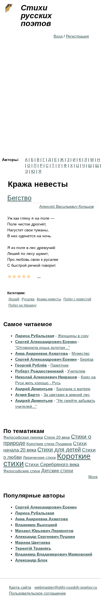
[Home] (8, 8)
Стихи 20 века (57, 437)
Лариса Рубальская (34, 335)
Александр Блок (31, 560)
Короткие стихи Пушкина (49, 443)
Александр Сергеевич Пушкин (45, 536)
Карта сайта (20, 587)
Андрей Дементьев (34, 388)
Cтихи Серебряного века (52, 464)
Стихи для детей (59, 449)
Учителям (76, 371)
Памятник (59, 365)
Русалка (28, 299)
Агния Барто (27, 394)
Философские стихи (21, 471)
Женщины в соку (73, 335)
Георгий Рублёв (31, 365)
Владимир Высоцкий (36, 524)
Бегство (19, 198)
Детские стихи (57, 470)
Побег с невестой (77, 299)
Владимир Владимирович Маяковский (53, 554)
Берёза (86, 359)
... (39, 276)
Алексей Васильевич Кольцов (66, 206)
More (93, 477)
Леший (13, 299)
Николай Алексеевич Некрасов (46, 377)
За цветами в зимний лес (66, 394)
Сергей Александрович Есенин (46, 341)
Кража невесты (49, 299)
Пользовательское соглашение (37, 593)
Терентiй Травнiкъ (33, 548)
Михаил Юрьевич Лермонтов (44, 530)
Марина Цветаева (32, 542)
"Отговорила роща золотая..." (42, 347)
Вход (58, 36)
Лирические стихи (39, 457)
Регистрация (77, 36)
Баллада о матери (73, 388)
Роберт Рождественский (39, 371)
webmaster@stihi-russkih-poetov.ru (66, 587)
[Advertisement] (50, 104)
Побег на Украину (22, 305)
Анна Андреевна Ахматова (41, 353)
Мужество (80, 353)
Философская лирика (23, 437)
